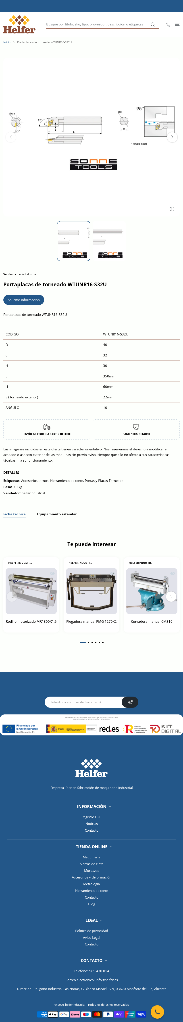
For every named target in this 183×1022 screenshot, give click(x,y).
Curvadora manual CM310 (152, 621)
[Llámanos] (157, 1012)
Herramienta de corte (91, 890)
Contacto (91, 830)
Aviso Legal (91, 937)
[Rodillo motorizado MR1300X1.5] (31, 591)
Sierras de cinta (91, 864)
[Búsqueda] (153, 24)
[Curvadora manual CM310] (151, 591)
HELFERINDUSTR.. (20, 562)
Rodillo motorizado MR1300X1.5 (31, 621)
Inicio (6, 42)
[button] (172, 137)
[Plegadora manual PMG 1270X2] (91, 591)
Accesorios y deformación (91, 877)
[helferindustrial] (19, 24)
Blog (91, 904)
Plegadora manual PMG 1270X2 (91, 621)
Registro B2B (92, 817)
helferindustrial (75, 1005)
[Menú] (177, 24)
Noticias (91, 823)
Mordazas (91, 870)
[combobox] (102, 24)
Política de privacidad (91, 930)
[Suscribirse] (130, 702)
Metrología (91, 884)
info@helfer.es (107, 980)
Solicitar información (24, 300)
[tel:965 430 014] (168, 24)
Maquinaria (91, 857)
